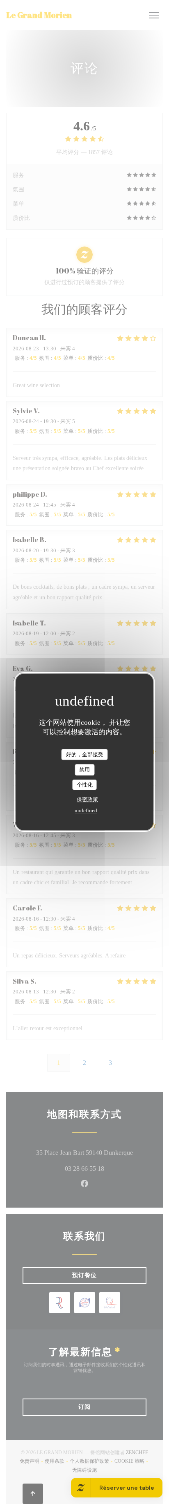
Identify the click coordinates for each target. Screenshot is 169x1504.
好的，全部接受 (84, 754)
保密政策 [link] (87, 799)
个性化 (85, 785)
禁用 (84, 770)
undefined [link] (86, 810)
